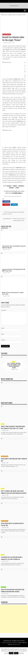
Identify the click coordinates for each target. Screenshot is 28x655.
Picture (12, 196)
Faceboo (9, 185)
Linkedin (14, 204)
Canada (5, 196)
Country (8, 196)
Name (3, 328)
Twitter (15, 201)
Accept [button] (11, 653)
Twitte (17, 187)
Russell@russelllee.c (17, 193)
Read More (21, 653)
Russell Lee (18, 196)
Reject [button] (16, 653)
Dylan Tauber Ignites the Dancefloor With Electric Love (14, 365)
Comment (4, 310)
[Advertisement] (14, 619)
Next (25, 365)
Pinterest (6, 204)
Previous (3, 365)
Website (3, 340)
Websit (14, 185)
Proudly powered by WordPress (10, 642)
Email (2, 334)
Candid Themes (16, 644)
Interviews (3, 587)
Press (2, 423)
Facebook (6, 201)
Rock (15, 196)
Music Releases (13, 362)
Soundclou (20, 185)
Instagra (11, 187)
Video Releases (6, 34)
